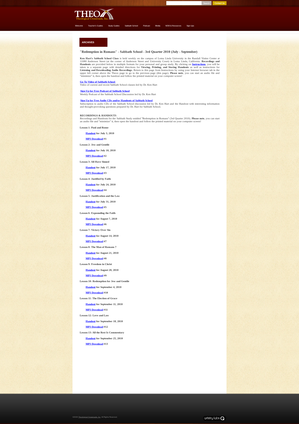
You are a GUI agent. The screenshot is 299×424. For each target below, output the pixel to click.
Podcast (146, 26)
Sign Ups (190, 26)
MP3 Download (94, 138)
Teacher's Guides (95, 26)
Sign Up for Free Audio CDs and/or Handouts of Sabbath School (116, 100)
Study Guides (114, 26)
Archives (88, 42)
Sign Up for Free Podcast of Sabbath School (105, 91)
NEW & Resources (173, 26)
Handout (91, 133)
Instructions (199, 64)
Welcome (79, 26)
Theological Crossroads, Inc (89, 417)
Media (157, 26)
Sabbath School (131, 26)
